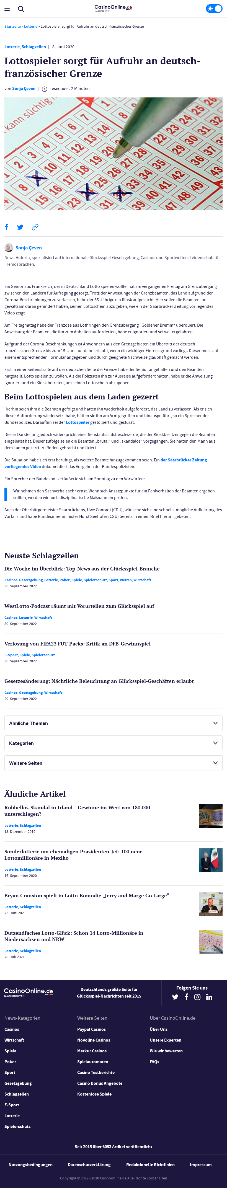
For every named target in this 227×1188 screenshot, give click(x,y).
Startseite (12, 26)
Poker (65, 580)
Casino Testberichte (96, 1072)
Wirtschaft (142, 580)
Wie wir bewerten (166, 1051)
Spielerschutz (95, 580)
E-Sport (11, 655)
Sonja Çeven (23, 88)
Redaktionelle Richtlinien (150, 1165)
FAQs (154, 1062)
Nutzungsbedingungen (31, 1165)
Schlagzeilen (34, 47)
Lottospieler (77, 422)
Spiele (76, 580)
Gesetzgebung (31, 580)
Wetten (126, 580)
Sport (113, 580)
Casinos (10, 580)
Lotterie (30, 26)
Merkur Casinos (92, 1051)
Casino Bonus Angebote (99, 1083)
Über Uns (158, 1029)
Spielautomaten (92, 1062)
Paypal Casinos (91, 1029)
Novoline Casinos (93, 1040)
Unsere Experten (165, 1040)
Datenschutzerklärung (89, 1165)
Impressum (201, 1165)
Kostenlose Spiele (94, 1094)
